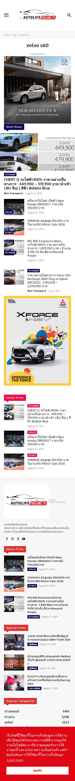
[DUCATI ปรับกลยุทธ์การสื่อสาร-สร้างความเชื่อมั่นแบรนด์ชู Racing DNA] (14, 683)
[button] (37, 341)
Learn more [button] (15, 760)
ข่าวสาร (8, 232)
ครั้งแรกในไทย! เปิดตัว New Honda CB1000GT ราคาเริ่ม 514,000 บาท (45, 204)
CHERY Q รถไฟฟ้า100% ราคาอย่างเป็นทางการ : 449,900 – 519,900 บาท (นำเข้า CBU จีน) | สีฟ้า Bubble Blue (37, 183)
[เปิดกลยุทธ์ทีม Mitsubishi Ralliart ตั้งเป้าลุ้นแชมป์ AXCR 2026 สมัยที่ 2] (14, 662)
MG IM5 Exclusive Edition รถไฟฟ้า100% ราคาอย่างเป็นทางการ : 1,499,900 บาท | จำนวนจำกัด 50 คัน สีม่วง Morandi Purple (49, 248)
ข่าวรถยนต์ (10, 174)
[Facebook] (7, 539)
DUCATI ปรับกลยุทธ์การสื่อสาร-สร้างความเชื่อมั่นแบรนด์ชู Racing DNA (48, 680)
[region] (37, 341)
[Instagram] (12, 539)
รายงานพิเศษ (34, 688)
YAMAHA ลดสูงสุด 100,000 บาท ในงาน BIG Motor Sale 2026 (48, 222)
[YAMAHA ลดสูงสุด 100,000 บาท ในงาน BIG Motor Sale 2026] (14, 227)
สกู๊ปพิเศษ (33, 644)
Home (7, 35)
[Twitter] (18, 539)
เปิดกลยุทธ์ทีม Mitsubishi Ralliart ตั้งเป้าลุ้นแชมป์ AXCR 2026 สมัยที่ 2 (49, 660)
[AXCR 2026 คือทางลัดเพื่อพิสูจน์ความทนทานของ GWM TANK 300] (14, 642)
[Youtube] (23, 539)
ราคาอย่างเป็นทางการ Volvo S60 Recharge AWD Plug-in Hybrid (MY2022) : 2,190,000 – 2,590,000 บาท (49, 280)
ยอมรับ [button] (37, 770)
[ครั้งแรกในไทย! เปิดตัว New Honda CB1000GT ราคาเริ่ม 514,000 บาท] (14, 207)
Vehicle (8, 212)
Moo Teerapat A (13, 193)
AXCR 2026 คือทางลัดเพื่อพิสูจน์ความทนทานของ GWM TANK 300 (48, 638)
